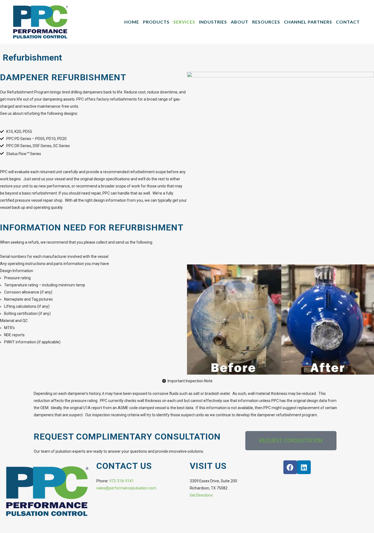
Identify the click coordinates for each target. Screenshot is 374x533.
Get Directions (201, 495)
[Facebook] (290, 467)
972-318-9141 (121, 481)
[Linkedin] (304, 467)
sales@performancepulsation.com (126, 488)
